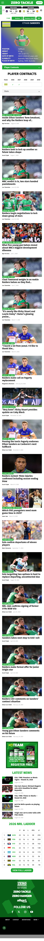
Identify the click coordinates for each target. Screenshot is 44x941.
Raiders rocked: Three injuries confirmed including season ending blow (20, 479)
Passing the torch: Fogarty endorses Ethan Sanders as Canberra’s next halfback (20, 444)
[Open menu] (2, 2)
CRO (13, 852)
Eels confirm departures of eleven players (19, 543)
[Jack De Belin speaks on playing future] (7, 807)
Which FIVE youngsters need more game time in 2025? (19, 511)
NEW (14, 856)
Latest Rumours (8, 664)
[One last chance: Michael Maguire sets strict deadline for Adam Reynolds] (7, 788)
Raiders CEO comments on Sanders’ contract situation (20, 700)
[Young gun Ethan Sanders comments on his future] (22, 718)
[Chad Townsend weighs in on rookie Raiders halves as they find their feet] (22, 267)
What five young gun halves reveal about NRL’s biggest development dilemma (19, 248)
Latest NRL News (8, 147)
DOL (13, 848)
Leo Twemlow (6, 187)
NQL (13, 865)
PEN (13, 839)
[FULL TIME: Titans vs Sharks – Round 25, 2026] (7, 798)
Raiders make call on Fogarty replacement (17, 379)
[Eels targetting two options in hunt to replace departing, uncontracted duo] (22, 561)
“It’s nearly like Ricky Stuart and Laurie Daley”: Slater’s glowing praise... (18, 314)
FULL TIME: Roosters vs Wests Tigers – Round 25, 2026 (26, 779)
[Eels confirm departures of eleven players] (22, 530)
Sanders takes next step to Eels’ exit (21, 637)
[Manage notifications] (4, 928)
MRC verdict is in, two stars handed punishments (20, 182)
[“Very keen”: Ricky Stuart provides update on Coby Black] (22, 397)
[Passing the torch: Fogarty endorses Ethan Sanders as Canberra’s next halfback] (22, 429)
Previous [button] (3, 10)
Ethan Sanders (8, 473)
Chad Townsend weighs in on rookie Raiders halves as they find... (20, 281)
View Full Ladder (22, 870)
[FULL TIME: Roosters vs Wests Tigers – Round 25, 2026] (7, 780)
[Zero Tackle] (22, 2)
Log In (39, 3)
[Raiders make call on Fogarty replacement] (22, 365)
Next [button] (41, 10)
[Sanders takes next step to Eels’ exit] (22, 625)
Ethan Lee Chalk (7, 450)
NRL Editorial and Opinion (12, 115)
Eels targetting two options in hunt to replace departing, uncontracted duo (21, 575)
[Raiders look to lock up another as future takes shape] (22, 137)
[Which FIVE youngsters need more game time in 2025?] (22, 498)
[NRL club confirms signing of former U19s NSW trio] (22, 593)
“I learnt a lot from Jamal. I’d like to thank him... (20, 347)
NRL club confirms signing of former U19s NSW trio (20, 607)
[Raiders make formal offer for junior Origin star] (22, 654)
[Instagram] (25, 912)
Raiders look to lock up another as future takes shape (19, 151)
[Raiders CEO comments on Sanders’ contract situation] (22, 686)
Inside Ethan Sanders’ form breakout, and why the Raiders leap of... (21, 119)
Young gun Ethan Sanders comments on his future (20, 732)
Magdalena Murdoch (8, 383)
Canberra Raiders (9, 407)
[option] (13, 10)
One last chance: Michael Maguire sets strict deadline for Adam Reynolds (28, 788)
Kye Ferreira (5, 123)
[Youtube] (31, 912)
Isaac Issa (5, 516)
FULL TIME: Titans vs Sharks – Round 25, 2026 (26, 797)
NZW (14, 835)
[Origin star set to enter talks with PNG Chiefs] (7, 815)
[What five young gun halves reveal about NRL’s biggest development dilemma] (22, 232)
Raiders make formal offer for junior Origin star (20, 668)
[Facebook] (12, 912)
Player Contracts (11, 67)
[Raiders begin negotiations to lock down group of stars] (22, 201)
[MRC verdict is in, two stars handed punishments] (22, 169)
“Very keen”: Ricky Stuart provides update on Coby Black (19, 411)
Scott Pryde (5, 155)
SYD (13, 844)
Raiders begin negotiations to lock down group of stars (19, 214)
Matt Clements (6, 548)
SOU (13, 861)
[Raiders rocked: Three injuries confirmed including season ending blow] (22, 463)
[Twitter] (18, 912)
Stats (6, 91)
